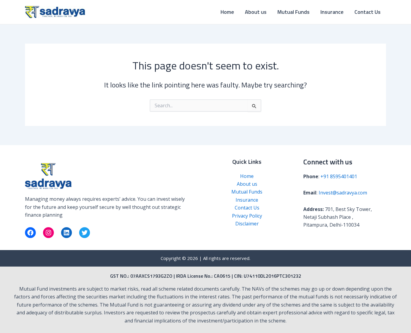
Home (227, 12)
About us (256, 12)
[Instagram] (48, 232)
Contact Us (367, 12)
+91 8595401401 (338, 176)
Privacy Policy (247, 215)
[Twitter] (84, 232)
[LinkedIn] (66, 232)
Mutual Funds (293, 12)
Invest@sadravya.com (343, 192)
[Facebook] (30, 232)
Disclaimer (247, 223)
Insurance (332, 12)
